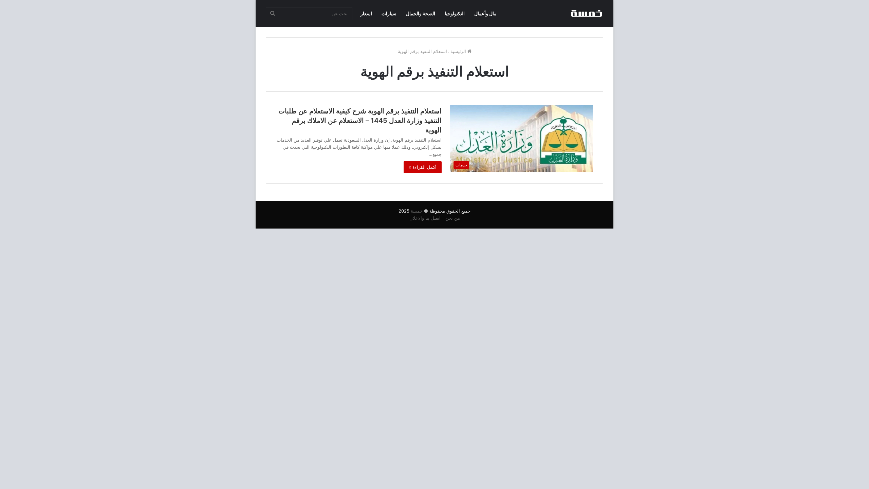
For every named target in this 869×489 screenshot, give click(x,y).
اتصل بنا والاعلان (425, 218)
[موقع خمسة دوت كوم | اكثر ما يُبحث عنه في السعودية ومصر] (586, 13)
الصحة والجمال (420, 13)
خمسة (417, 211)
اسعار (366, 13)
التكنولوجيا (455, 13)
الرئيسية (458, 51)
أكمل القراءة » (423, 167)
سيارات (389, 13)
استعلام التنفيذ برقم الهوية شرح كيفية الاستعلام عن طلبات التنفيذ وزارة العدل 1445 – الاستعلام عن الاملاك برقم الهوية (360, 120)
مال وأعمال (485, 13)
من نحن (452, 218)
